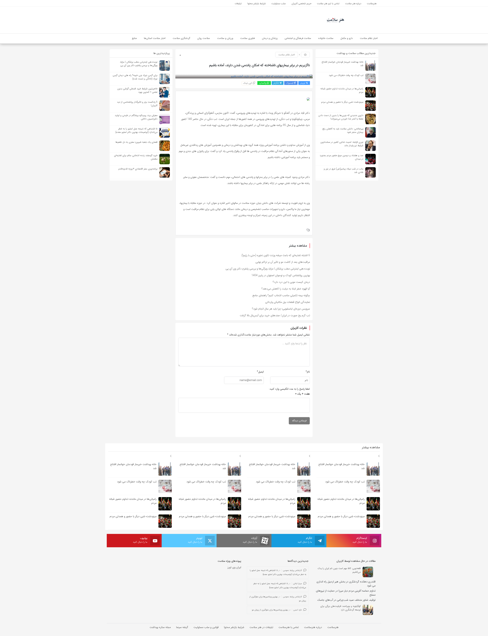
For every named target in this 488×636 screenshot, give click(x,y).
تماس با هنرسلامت (289, 627)
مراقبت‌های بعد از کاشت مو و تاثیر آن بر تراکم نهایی (282, 262)
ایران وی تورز (234, 567)
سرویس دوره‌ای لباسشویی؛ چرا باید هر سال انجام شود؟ (281, 309)
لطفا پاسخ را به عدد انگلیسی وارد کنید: (289, 389)
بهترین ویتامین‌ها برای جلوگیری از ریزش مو (270, 610)
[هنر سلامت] (335, 20)
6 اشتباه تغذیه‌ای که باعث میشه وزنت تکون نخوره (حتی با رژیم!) (276, 255)
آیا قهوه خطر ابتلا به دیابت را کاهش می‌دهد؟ (286, 289)
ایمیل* (260, 372)
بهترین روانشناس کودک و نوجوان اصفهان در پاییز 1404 (280, 275)
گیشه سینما (182, 627)
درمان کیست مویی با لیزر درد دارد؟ (291, 282)
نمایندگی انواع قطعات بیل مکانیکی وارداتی (287, 302)
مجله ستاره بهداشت (160, 627)
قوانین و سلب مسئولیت (206, 627)
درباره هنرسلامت (313, 627)
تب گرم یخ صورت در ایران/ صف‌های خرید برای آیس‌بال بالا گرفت (275, 315)
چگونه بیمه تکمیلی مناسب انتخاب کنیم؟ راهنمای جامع (281, 295)
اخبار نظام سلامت (286, 54)
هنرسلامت (333, 627)
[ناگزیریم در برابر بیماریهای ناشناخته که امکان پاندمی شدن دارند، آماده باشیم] (272, 76)
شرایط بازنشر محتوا (234, 627)
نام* (308, 372)
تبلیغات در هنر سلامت (261, 627)
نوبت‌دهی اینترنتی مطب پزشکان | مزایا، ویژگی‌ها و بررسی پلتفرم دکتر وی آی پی (268, 269)
